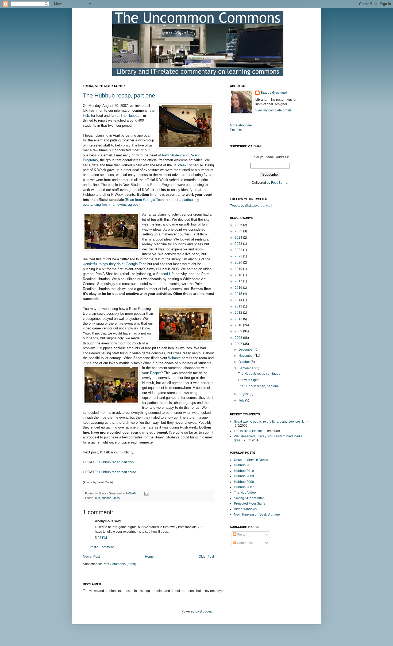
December (246, 349)
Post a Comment (102, 547)
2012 (239, 312)
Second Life (165, 274)
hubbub (106, 497)
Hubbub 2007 (244, 487)
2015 (239, 294)
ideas (116, 497)
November (246, 356)
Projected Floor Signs (249, 503)
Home (149, 556)
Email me (237, 130)
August (243, 394)
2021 (239, 256)
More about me (241, 125)
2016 (239, 288)
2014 (239, 300)
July (241, 400)
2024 (239, 237)
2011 (239, 319)
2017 (239, 281)
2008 (239, 338)
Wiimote (174, 358)
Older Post (206, 556)
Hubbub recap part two (116, 462)
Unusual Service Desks (251, 460)
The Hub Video (245, 492)
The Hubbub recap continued (259, 373)
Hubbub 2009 (244, 476)
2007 (239, 344)
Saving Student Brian (249, 498)
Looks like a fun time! (249, 431)
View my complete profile (273, 110)
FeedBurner (279, 183)
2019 (239, 269)
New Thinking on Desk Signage (257, 514)
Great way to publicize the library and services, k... (270, 421)
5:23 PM (101, 538)
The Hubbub (130, 116)
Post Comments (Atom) (119, 564)
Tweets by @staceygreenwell (251, 206)
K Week (180, 165)
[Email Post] (146, 493)
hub (97, 497)
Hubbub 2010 (244, 471)
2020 (239, 262)
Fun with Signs (248, 380)
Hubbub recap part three (117, 472)
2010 (239, 325)
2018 (239, 275)
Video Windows (245, 509)
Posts (240, 534)
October (244, 362)
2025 (239, 231)
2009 (239, 331)
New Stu (168, 155)
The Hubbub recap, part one (119, 95)
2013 (239, 306)
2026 (239, 225)
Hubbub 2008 (244, 482)
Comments (244, 543)
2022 (239, 250)
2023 (239, 244)
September (246, 368)
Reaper (155, 373)
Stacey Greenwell (274, 93)
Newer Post (91, 556)
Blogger (205, 611)
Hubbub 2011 (244, 465)
